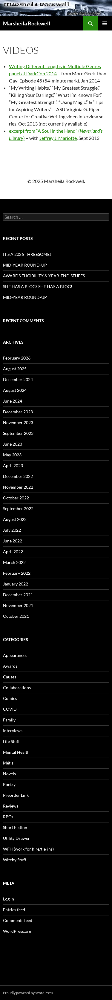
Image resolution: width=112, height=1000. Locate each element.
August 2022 (15, 519)
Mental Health (16, 752)
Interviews (12, 730)
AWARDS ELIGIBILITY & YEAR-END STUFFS (44, 275)
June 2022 (12, 540)
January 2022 (15, 583)
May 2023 (12, 454)
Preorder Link (16, 795)
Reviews (10, 805)
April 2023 (13, 465)
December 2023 (18, 411)
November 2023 (18, 422)
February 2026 (16, 357)
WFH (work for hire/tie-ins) (28, 848)
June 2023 (12, 444)
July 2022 (12, 530)
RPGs (8, 816)
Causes (9, 676)
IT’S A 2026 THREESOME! (27, 254)
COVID (10, 709)
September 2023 (18, 433)
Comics (10, 698)
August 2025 (15, 368)
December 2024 (18, 379)
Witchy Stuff (14, 859)
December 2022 (18, 476)
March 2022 (14, 562)
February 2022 (16, 573)
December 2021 (18, 594)
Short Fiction (15, 827)
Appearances (15, 655)
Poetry (9, 784)
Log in (8, 898)
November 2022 (18, 487)
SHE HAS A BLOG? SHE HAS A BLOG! (37, 286)
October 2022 (16, 497)
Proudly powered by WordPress (28, 992)
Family (9, 719)
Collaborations (17, 687)
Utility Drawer (16, 838)
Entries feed (14, 909)
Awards (10, 666)
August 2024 (15, 390)
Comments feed (17, 920)
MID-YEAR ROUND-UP (25, 264)
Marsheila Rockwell (26, 23)
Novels (9, 773)
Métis (8, 762)
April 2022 (13, 551)
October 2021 (16, 616)
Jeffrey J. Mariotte (58, 138)
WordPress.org (17, 931)
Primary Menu (105, 23)
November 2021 (18, 605)
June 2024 (12, 400)
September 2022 (18, 508)
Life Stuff (11, 741)
